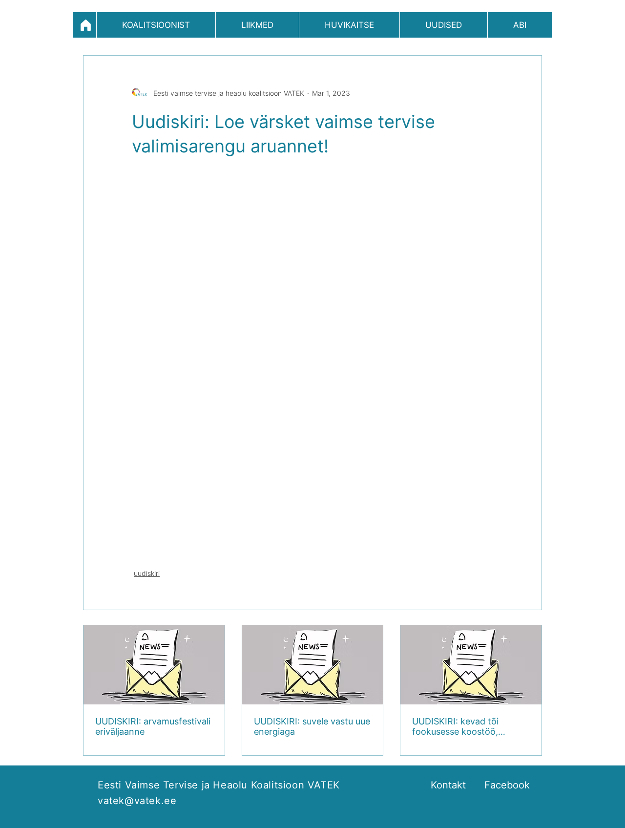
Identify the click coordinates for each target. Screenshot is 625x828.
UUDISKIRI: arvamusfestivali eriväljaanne (152, 726)
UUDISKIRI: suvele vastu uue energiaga (312, 726)
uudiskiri (147, 573)
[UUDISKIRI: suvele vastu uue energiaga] (312, 664)
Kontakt (448, 785)
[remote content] (312, 362)
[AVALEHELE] (84, 25)
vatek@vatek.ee (137, 801)
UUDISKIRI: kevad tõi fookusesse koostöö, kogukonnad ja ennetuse (463, 726)
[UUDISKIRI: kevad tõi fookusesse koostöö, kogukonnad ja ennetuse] (471, 664)
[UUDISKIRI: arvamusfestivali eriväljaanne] (154, 664)
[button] (156, 25)
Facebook (507, 785)
